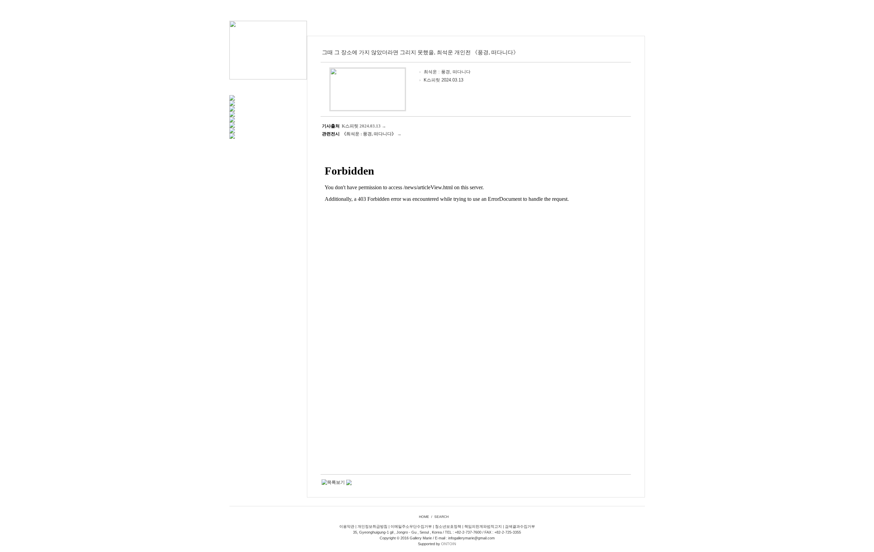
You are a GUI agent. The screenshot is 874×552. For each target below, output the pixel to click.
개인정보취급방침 (372, 526)
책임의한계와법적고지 (483, 526)
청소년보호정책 (448, 526)
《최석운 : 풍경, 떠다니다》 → (371, 133)
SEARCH (441, 517)
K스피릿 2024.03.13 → (364, 126)
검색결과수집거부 (520, 526)
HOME (424, 517)
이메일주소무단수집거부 (411, 526)
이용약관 (346, 526)
